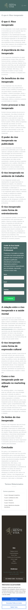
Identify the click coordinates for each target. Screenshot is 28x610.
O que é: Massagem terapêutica (12, 495)
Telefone (6, 289)
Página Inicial (14, 551)
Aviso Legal (14, 559)
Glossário (14, 563)
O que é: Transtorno (9, 502)
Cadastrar (9, 298)
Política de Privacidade (14, 557)
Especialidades (14, 553)
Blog (14, 561)
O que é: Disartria (8, 500)
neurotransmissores (7, 329)
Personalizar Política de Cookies (14, 603)
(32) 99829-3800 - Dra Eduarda (14, 578)
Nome (5, 274)
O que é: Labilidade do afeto (11, 497)
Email (6, 282)
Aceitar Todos (14, 599)
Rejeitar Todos (14, 607)
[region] (14, 596)
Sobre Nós (14, 555)
